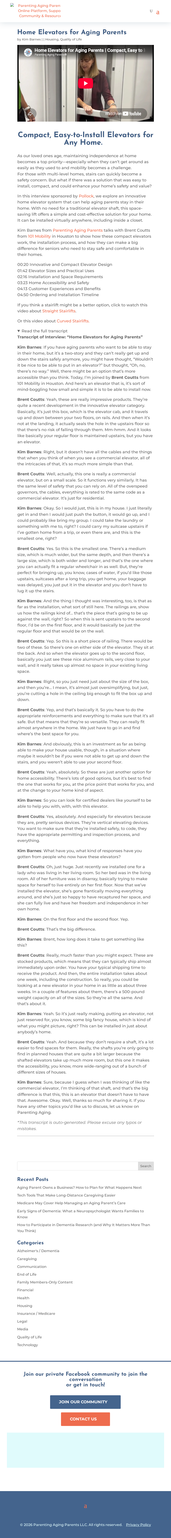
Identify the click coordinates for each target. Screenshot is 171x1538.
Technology (27, 1345)
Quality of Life (71, 39)
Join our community (83, 1401)
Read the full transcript (44, 331)
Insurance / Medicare (36, 1313)
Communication (32, 1267)
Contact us (83, 1419)
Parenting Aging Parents (78, 230)
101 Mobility (39, 236)
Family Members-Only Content (45, 1282)
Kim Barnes (31, 39)
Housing (52, 39)
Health (23, 1298)
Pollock (86, 196)
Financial (25, 1290)
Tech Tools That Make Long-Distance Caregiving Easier (66, 1195)
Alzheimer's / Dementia (38, 1251)
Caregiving (27, 1259)
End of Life (27, 1274)
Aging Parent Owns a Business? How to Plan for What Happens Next (79, 1187)
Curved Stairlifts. (73, 321)
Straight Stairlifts (58, 311)
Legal (22, 1321)
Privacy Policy (138, 1525)
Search (145, 1166)
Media (22, 1329)
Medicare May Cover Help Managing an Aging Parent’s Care (71, 1203)
